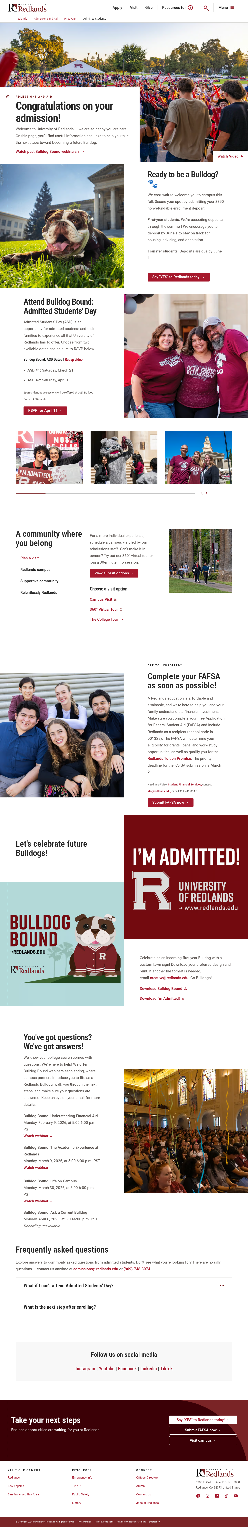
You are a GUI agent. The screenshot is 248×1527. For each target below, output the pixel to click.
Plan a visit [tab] (29, 558)
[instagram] (207, 1495)
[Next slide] (206, 493)
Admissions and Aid (46, 18)
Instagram (85, 1368)
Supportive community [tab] (39, 581)
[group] (49, 457)
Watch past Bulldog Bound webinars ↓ (48, 151)
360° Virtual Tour (104, 609)
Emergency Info (82, 1477)
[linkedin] (217, 1495)
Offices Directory (147, 1477)
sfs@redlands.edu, (160, 791)
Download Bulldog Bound (161, 988)
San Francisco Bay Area (23, 1494)
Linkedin (148, 1368)
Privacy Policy (84, 1522)
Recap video (74, 359)
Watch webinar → (38, 1136)
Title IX (76, 1486)
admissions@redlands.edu (95, 1269)
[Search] (206, 7)
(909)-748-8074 (137, 1269)
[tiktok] (226, 1495)
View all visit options (111, 573)
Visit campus (201, 1440)
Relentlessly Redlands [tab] (38, 592)
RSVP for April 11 (43, 410)
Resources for (174, 7)
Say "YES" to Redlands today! (176, 277)
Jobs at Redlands (147, 1503)
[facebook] (198, 1495)
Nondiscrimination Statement (131, 1522)
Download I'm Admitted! (160, 998)
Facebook (127, 1368)
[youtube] (235, 1495)
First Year (70, 18)
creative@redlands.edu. (169, 978)
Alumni (140, 1486)
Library (76, 1503)
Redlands (21, 18)
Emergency (154, 1522)
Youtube (106, 1368)
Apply (117, 7)
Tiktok (166, 1368)
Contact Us (143, 1494)
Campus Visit (101, 599)
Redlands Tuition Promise (169, 758)
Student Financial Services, (185, 784)
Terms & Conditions (104, 1522)
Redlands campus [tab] (35, 569)
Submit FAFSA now (168, 802)
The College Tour (104, 619)
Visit (133, 7)
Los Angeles (16, 1486)
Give (149, 7)
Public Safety (80, 1494)
